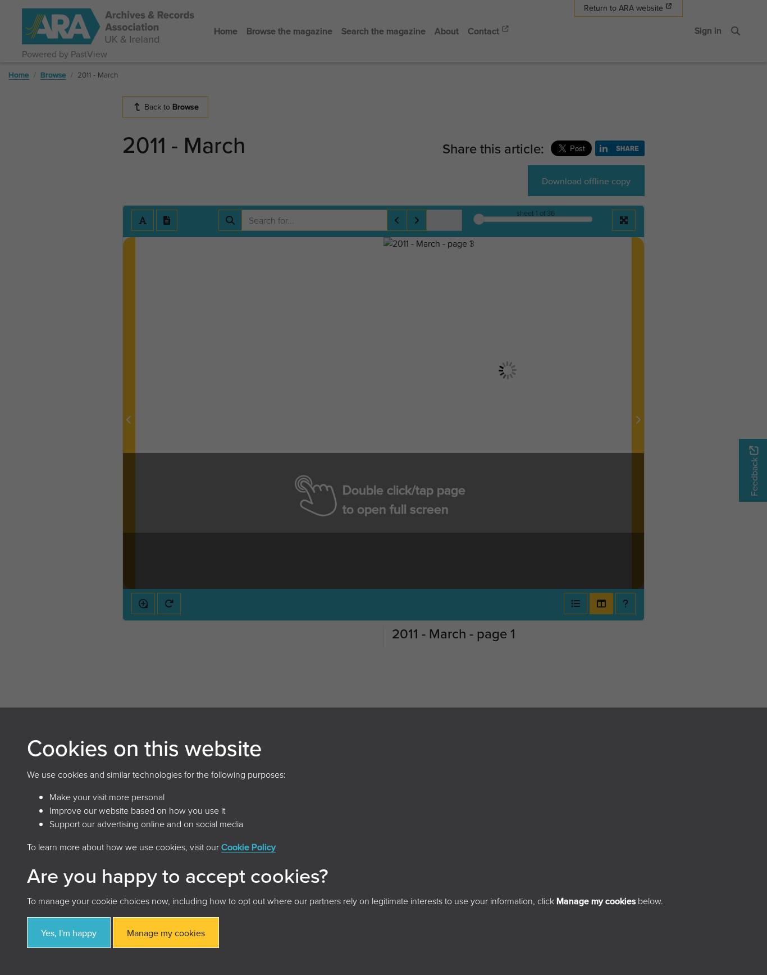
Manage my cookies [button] (166, 933)
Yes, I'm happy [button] (69, 933)
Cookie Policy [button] (248, 847)
